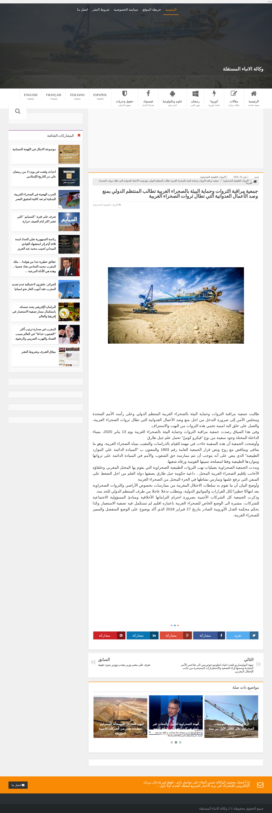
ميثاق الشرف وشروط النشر (38, 351)
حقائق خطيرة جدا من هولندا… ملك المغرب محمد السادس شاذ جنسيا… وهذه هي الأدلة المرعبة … (34, 266)
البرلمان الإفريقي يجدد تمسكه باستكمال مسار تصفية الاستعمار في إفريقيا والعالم (34, 311)
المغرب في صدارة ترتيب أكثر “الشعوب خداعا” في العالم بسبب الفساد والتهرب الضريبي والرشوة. (35, 334)
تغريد (237, 635)
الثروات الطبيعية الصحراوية (213, 177)
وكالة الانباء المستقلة (243, 68)
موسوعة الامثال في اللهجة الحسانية (34, 149)
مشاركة (205, 635)
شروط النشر (100, 9)
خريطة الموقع (152, 9)
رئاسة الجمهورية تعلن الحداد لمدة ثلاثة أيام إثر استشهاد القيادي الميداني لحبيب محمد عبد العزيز (35, 244)
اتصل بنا (82, 9)
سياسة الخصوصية (126, 9)
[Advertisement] (221, 34)
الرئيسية (170, 9)
